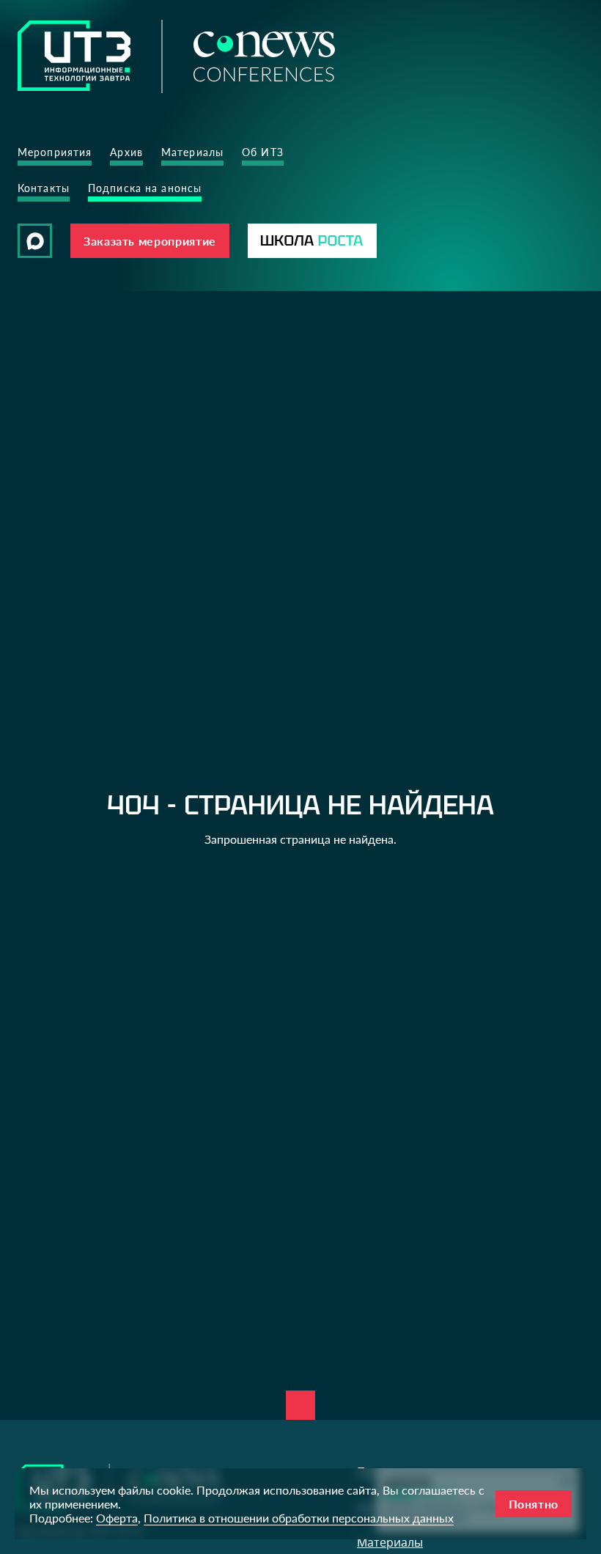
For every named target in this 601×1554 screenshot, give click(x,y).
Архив (126, 152)
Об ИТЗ (263, 152)
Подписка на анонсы (145, 188)
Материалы (192, 152)
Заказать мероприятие (150, 241)
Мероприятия (55, 152)
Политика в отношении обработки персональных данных (299, 1518)
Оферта (117, 1518)
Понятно (533, 1504)
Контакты (44, 188)
